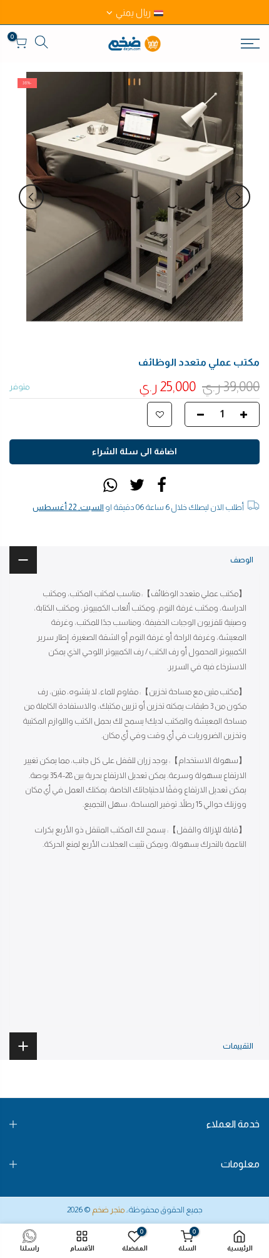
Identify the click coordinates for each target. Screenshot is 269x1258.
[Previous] (237, 196)
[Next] (31, 196)
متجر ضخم (108, 1209)
